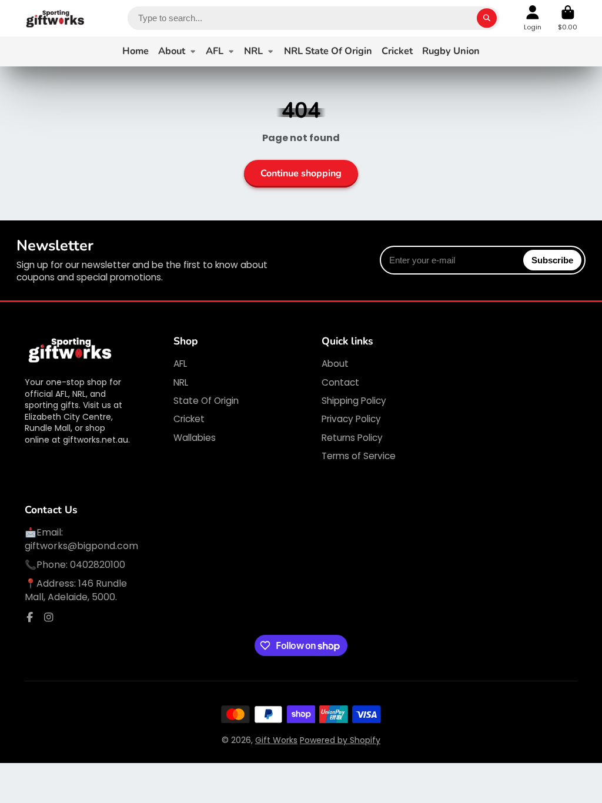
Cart (567, 18)
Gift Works (276, 740)
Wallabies (194, 437)
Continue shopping (301, 173)
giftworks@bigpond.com (81, 546)
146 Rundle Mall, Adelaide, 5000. (76, 590)
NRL (253, 51)
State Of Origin (206, 400)
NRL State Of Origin (328, 51)
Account (532, 18)
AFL (214, 51)
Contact (340, 382)
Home (135, 51)
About (171, 51)
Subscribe (552, 260)
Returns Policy (352, 437)
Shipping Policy (354, 400)
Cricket (397, 51)
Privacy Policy (351, 419)
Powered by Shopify (340, 740)
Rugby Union (451, 51)
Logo (55, 18)
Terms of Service (359, 456)
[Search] (487, 18)
